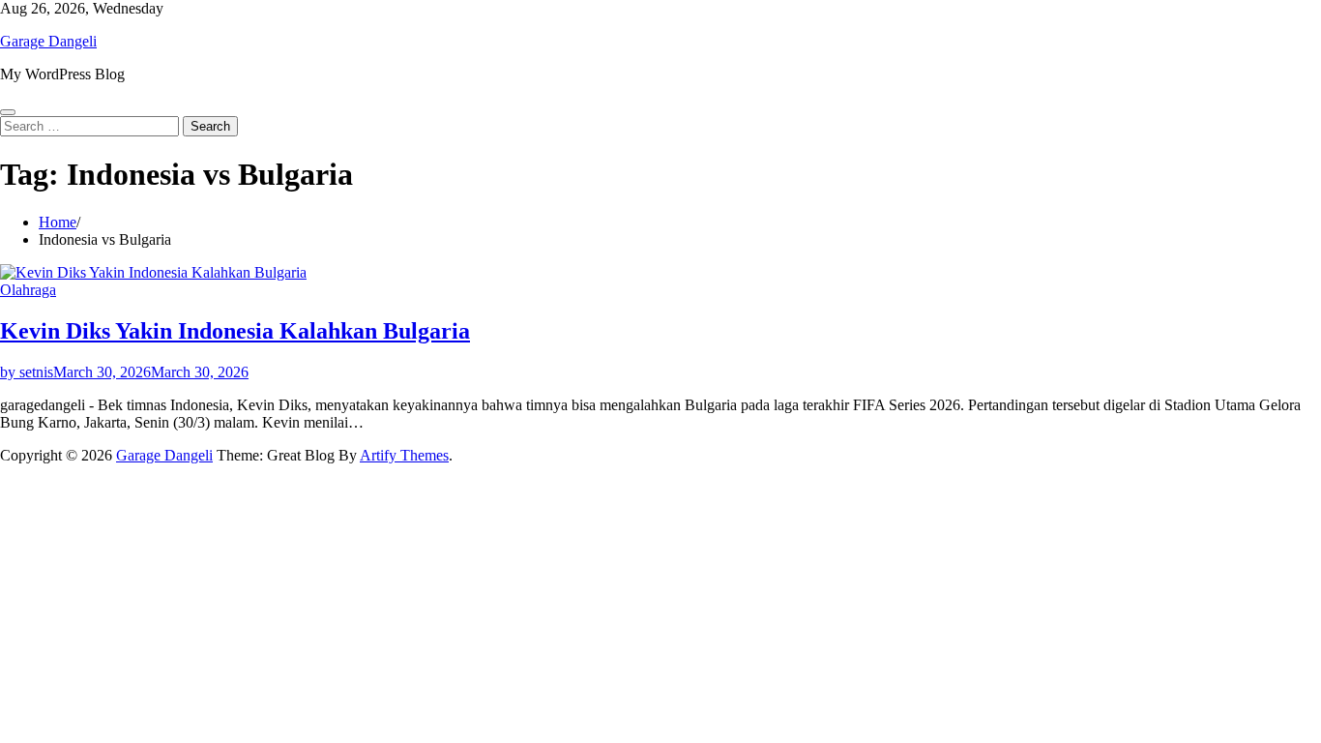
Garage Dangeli (48, 41)
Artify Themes (404, 455)
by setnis (26, 372)
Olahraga (28, 290)
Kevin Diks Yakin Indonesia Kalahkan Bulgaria (235, 330)
